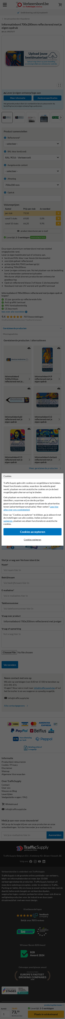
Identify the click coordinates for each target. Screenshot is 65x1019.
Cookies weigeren (32, 539)
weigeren (7, 521)
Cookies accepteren (32, 531)
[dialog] (32, 509)
